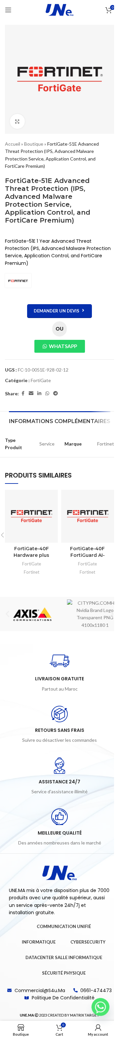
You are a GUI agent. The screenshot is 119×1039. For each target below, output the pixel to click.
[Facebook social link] (23, 393)
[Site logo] (59, 9)
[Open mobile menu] (8, 10)
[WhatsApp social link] (47, 393)
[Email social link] (31, 393)
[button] (7, 614)
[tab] (59, 420)
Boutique (33, 144)
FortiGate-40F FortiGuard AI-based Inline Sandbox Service (87, 558)
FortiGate (41, 380)
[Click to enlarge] (17, 121)
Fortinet (31, 572)
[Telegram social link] (55, 393)
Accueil (12, 144)
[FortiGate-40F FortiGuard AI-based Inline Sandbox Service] (87, 516)
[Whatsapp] (100, 1007)
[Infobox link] (59, 672)
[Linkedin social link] (39, 393)
